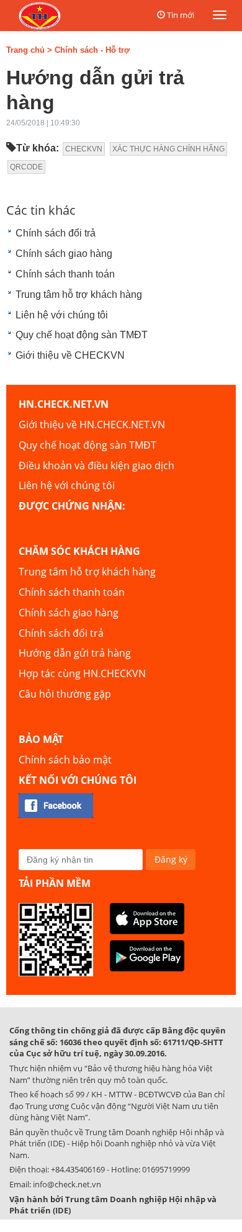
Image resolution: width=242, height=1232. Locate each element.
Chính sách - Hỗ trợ (92, 50)
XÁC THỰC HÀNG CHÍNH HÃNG (168, 149)
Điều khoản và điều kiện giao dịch (96, 465)
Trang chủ (25, 50)
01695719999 (166, 1169)
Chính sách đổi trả (56, 233)
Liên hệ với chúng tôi (62, 315)
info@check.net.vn (67, 1184)
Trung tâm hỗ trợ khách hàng (79, 294)
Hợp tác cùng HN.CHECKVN (82, 673)
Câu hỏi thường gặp (65, 694)
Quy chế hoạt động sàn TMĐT (82, 335)
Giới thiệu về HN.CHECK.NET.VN (92, 424)
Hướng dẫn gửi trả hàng (75, 653)
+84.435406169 (78, 1169)
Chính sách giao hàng (64, 253)
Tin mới (180, 14)
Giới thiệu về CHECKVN (70, 355)
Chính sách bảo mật (65, 760)
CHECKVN (83, 149)
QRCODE (26, 167)
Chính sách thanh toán (65, 274)
